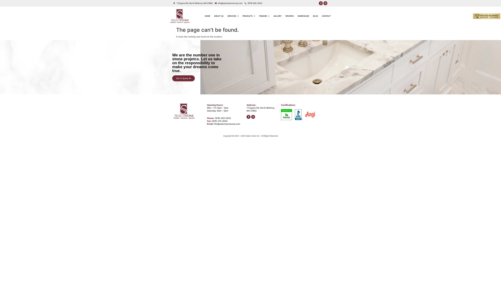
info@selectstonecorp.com (227, 124)
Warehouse (303, 16)
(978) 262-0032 (223, 118)
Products (248, 16)
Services (231, 16)
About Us (218, 16)
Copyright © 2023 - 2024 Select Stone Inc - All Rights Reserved (250, 136)
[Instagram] (325, 3)
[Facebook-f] (321, 3)
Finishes (263, 16)
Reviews (290, 16)
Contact (326, 16)
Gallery (277, 16)
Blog (315, 16)
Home (207, 16)
